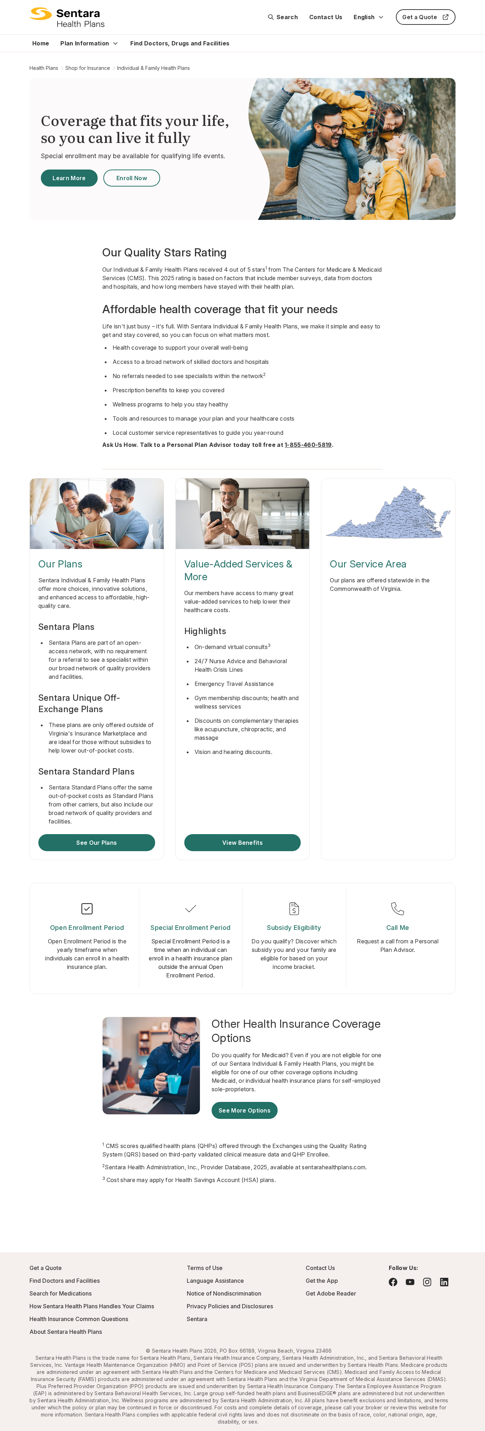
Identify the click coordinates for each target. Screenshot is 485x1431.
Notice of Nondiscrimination (224, 1293)
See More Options (245, 1110)
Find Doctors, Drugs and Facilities (179, 43)
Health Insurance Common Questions (78, 1318)
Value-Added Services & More (238, 570)
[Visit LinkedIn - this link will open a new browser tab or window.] (444, 1282)
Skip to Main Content (10, 10)
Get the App (322, 1280)
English (364, 17)
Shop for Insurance (87, 68)
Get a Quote (419, 17)
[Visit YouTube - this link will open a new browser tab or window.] (410, 1282)
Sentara (197, 1318)
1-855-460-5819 (308, 444)
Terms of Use (205, 1267)
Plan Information (84, 43)
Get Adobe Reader (331, 1293)
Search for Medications (60, 1293)
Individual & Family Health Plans (153, 68)
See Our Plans (96, 842)
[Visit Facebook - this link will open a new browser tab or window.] (393, 1282)
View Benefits (242, 842)
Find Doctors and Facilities (64, 1280)
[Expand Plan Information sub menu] (115, 43)
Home (40, 43)
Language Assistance (215, 1280)
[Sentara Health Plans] (66, 17)
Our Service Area (368, 564)
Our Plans (60, 564)
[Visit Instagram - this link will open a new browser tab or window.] (427, 1282)
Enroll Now (131, 178)
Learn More (69, 178)
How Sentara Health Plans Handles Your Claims (91, 1306)
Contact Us (325, 17)
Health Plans (43, 68)
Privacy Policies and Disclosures (230, 1306)
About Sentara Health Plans (65, 1331)
